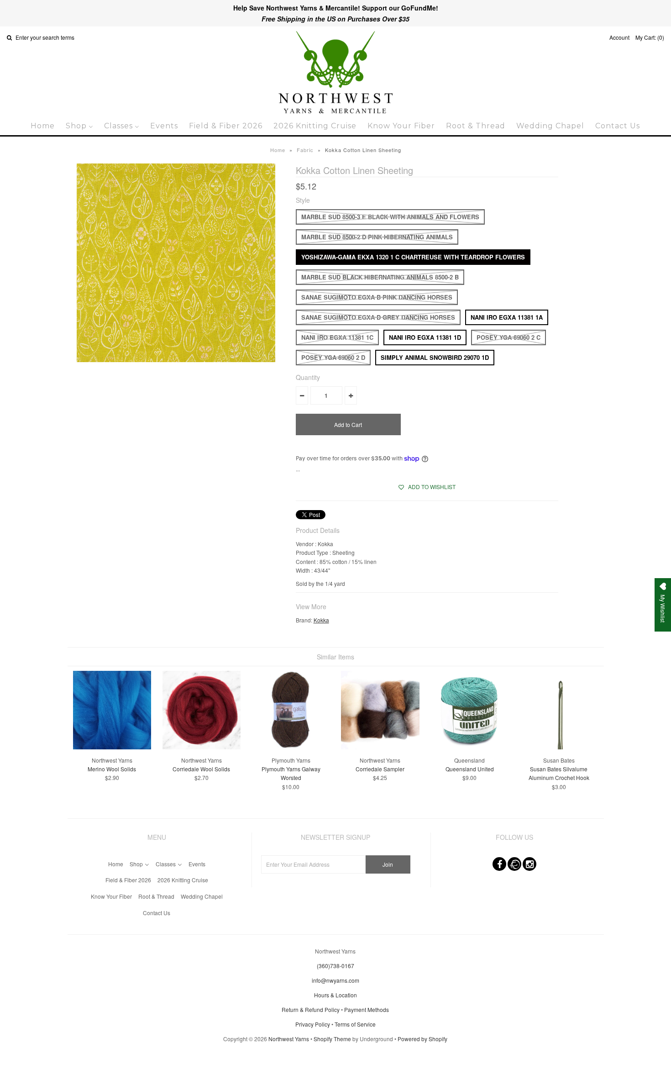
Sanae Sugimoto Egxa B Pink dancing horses (376, 297)
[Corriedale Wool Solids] (202, 747)
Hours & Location (335, 995)
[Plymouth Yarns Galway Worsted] (291, 747)
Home (277, 149)
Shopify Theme (332, 1039)
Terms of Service (355, 1024)
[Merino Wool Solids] (112, 747)
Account (619, 37)
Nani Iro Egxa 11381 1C (337, 337)
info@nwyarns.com (335, 980)
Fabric (305, 149)
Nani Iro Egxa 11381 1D (425, 337)
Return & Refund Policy (311, 1009)
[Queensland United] (469, 747)
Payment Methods (366, 1009)
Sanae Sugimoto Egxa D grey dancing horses (378, 317)
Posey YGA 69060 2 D (333, 357)
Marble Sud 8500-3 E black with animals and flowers (390, 216)
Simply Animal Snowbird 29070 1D (435, 357)
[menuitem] (42, 125)
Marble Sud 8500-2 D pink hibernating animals (377, 236)
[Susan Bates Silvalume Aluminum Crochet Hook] (559, 747)
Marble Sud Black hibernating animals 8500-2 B (380, 277)
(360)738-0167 (335, 965)
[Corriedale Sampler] (380, 747)
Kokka (321, 620)
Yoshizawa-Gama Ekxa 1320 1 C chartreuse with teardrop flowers (413, 257)
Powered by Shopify (422, 1039)
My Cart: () (649, 37)
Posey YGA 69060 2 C (508, 337)
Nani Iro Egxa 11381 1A (507, 317)
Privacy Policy (312, 1024)
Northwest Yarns (288, 1039)
